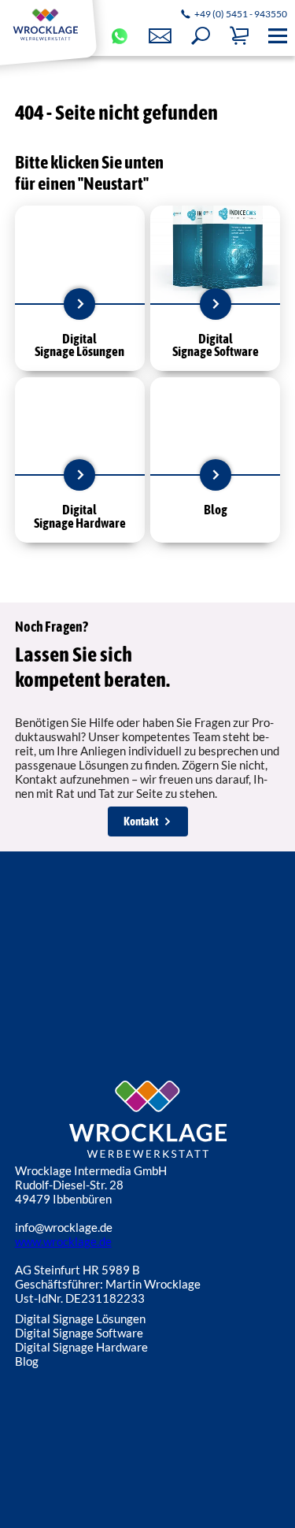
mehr (79, 304)
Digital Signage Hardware (81, 1347)
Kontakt (141, 821)
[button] (200, 36)
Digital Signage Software (79, 1333)
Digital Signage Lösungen (80, 1318)
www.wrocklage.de (63, 1241)
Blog (27, 1361)
